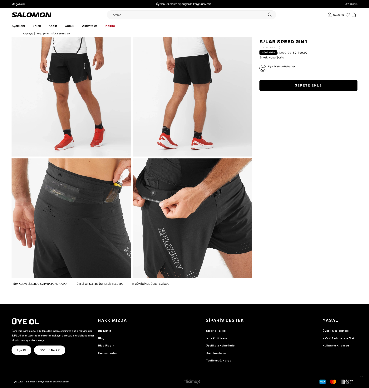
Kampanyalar (107, 353)
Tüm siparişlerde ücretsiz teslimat (99, 283)
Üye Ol (21, 350)
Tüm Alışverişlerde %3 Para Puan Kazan (39, 283)
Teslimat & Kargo (218, 360)
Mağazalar (18, 4)
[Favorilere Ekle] (262, 68)
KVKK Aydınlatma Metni (340, 338)
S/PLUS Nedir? (50, 350)
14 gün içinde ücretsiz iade (150, 283)
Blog (101, 338)
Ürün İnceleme (216, 353)
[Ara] (270, 15)
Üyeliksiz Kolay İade (220, 345)
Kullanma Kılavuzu (336, 345)
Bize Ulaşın (350, 4)
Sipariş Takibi (216, 330)
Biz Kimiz (104, 330)
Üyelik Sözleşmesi (336, 330)
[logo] (32, 14)
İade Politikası (216, 338)
